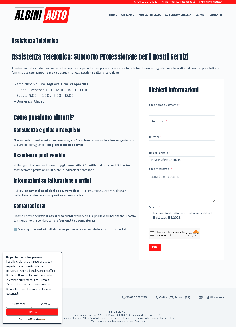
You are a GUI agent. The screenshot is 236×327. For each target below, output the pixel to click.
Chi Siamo (127, 15)
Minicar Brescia (150, 15)
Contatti (215, 15)
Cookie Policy (167, 318)
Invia (154, 247)
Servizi (200, 15)
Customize (19, 304)
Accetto (154, 207)
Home (113, 15)
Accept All (32, 312)
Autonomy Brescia (178, 15)
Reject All (46, 304)
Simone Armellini (135, 321)
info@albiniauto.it (212, 1)
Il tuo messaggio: (160, 169)
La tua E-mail (158, 121)
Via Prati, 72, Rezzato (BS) (180, 1)
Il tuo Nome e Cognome (164, 105)
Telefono (155, 137)
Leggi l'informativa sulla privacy (140, 318)
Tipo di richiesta (159, 153)
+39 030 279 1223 (146, 1)
